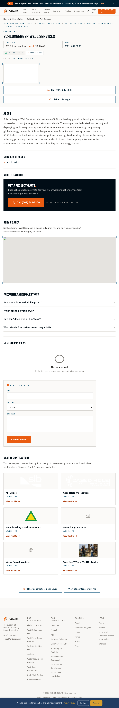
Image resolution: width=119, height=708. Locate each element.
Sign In (94, 11)
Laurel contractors (49, 23)
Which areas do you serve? (18, 310)
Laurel (30, 46)
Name (9, 390)
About (77, 623)
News (77, 637)
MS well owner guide (18, 26)
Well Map (25, 11)
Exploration (36, 53)
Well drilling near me (100, 23)
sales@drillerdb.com (12, 639)
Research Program (83, 627)
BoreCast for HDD (59, 644)
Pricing (68, 11)
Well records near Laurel (18, 23)
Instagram (18, 58)
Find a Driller (17, 19)
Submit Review (19, 439)
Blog (77, 646)
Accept (96, 703)
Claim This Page (61, 99)
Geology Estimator (59, 639)
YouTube (29, 58)
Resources (79, 11)
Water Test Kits (34, 679)
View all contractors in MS (82, 588)
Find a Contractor (35, 11)
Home (6, 19)
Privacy (102, 627)
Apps (53, 634)
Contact (78, 632)
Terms (101, 623)
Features (57, 11)
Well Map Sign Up (107, 11)
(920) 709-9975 (10, 635)
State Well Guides (35, 675)
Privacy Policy (69, 703)
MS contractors (73, 23)
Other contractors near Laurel (42, 588)
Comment (11, 414)
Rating (10, 402)
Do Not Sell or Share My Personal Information (107, 635)
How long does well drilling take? (22, 318)
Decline (83, 703)
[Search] (88, 11)
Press (77, 641)
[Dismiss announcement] (113, 3)
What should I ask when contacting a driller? (28, 327)
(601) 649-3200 (73, 46)
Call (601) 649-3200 (61, 90)
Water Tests (47, 11)
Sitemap (102, 644)
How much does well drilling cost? (22, 302)
